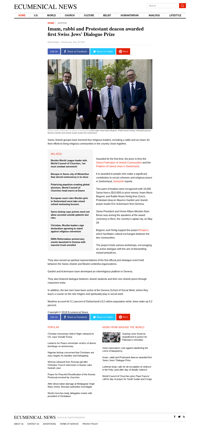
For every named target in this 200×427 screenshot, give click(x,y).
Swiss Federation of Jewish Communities (119, 162)
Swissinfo (119, 181)
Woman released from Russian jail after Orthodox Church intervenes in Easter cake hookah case (70, 365)
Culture (89, 15)
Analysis (154, 15)
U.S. (36, 15)
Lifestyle (175, 15)
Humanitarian (130, 15)
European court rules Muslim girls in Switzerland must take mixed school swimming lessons (69, 201)
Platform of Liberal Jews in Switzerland (117, 166)
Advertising (49, 424)
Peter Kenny (53, 42)
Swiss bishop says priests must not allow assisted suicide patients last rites (70, 214)
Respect (143, 230)
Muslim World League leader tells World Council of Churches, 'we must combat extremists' (69, 163)
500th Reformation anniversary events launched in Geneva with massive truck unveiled (68, 242)
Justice (62, 23)
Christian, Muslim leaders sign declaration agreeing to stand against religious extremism (67, 228)
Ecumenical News (45, 6)
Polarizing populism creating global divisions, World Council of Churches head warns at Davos (70, 187)
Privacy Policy (90, 424)
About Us (18, 424)
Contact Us (33, 424)
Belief (107, 15)
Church (70, 15)
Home (21, 15)
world (51, 15)
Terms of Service (69, 424)
